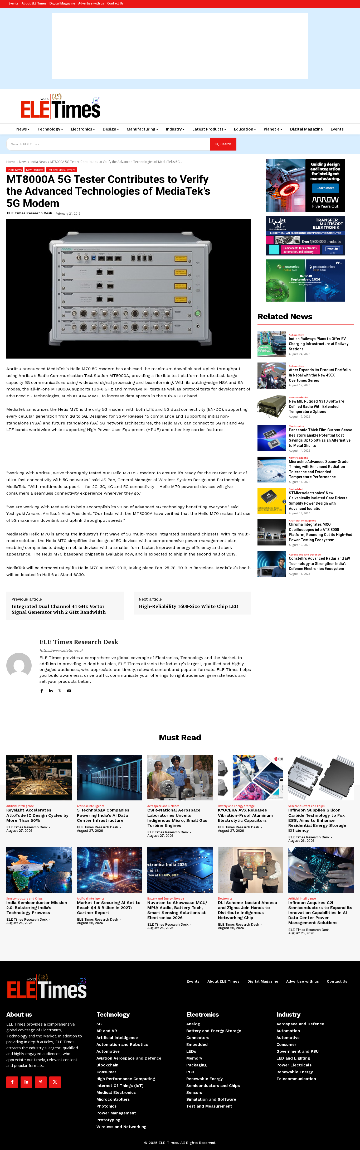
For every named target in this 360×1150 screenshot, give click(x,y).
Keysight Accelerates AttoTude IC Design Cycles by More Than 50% (37, 815)
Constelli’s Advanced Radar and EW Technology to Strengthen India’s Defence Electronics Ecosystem (319, 563)
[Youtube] (69, 690)
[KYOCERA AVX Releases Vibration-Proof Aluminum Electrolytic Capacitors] (250, 777)
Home (11, 162)
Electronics (296, 426)
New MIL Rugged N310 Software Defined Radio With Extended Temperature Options (316, 406)
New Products (34, 170)
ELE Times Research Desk (29, 213)
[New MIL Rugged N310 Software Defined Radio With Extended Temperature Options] (271, 407)
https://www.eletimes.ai (61, 650)
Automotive (296, 335)
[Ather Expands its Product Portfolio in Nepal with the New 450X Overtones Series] (271, 376)
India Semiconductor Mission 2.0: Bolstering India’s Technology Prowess (36, 907)
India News (39, 162)
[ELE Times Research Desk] (19, 665)
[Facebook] (41, 690)
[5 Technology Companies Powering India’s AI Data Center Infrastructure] (109, 777)
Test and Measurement (61, 170)
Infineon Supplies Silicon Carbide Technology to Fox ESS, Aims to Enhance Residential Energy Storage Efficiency (317, 820)
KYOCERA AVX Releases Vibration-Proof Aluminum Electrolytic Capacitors (245, 815)
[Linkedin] (51, 690)
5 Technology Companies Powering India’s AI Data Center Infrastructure (103, 815)
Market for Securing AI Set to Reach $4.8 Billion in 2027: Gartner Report (108, 907)
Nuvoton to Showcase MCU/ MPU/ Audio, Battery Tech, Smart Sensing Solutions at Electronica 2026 (177, 910)
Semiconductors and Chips (306, 806)
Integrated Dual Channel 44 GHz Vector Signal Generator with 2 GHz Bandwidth (59, 609)
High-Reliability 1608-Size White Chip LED (189, 606)
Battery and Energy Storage (236, 806)
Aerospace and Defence (305, 554)
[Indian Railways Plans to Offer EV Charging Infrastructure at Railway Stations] (271, 344)
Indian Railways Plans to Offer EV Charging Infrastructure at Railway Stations (318, 344)
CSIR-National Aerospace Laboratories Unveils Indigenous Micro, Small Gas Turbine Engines (177, 818)
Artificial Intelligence (302, 520)
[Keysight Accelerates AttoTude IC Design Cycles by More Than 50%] (39, 777)
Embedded (296, 489)
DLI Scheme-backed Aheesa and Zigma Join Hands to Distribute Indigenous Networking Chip (247, 910)
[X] (60, 690)
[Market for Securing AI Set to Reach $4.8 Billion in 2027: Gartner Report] (109, 870)
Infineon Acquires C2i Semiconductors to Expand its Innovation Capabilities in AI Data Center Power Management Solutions (320, 912)
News (23, 162)
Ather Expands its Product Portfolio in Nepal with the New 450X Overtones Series (320, 375)
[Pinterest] (40, 1082)
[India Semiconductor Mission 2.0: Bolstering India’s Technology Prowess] (39, 870)
